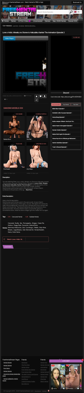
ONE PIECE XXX (41, 144)
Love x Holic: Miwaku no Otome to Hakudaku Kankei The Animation (25, 184)
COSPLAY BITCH (41, 114)
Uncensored (37, 21)
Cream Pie (41, 223)
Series (13, 21)
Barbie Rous (7, 139)
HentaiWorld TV (26, 377)
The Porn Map (26, 365)
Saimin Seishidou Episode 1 (60, 142)
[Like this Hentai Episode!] (40, 96)
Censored (11, 223)
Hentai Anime (25, 367)
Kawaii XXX (72, 21)
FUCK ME (19, 144)
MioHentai (43, 369)
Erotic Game (16, 232)
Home (6, 21)
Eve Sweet (7, 169)
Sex (21, 223)
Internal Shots (33, 225)
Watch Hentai (44, 381)
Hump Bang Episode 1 (58, 117)
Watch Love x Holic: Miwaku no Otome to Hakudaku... (15, 239)
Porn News (6, 368)
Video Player (9, 38)
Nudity (17, 223)
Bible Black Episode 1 (58, 108)
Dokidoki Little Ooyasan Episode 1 (62, 113)
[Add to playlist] (36, 96)
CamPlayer (25, 379)
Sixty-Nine (42, 227)
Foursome (25, 225)
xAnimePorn (43, 367)
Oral (23, 227)
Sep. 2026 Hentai (59, 21)
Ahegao (34, 223)
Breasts (10, 230)
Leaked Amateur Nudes (28, 381)
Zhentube (43, 379)
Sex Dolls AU (25, 384)
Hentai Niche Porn (45, 372)
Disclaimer (38, 391)
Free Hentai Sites (26, 372)
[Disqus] (26, 274)
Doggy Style (17, 225)
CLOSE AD (76, 37)
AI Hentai (21, 26)
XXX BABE (19, 114)
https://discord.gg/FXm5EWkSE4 (71, 97)
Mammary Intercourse (14, 227)
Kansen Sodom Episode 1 (59, 130)
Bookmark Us (77, 2)
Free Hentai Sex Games (28, 369)
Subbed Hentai (34, 217)
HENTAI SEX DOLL (30, 26)
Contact (44, 391)
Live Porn (15, 26)
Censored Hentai (17, 217)
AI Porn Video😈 (24, 21)
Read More (29, 190)
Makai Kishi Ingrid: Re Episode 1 (61, 134)
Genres (47, 21)
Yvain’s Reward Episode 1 (59, 147)
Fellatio (36, 227)
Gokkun (10, 225)
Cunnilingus (29, 227)
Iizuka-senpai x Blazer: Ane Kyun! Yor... (63, 121)
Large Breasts (17, 230)
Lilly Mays (30, 169)
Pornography (27, 223)
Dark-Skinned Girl (28, 230)
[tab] (9, 38)
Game (10, 232)
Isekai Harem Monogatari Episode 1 (62, 125)
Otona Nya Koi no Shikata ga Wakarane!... (64, 138)
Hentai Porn (43, 362)
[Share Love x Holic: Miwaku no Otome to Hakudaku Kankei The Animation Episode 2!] (36, 100)
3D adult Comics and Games (30, 374)
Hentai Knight (44, 374)
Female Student (39, 230)
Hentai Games (7, 365)
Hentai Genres (7, 371)
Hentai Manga (7, 362)
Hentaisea (24, 362)
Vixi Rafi (29, 139)
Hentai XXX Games (45, 365)
